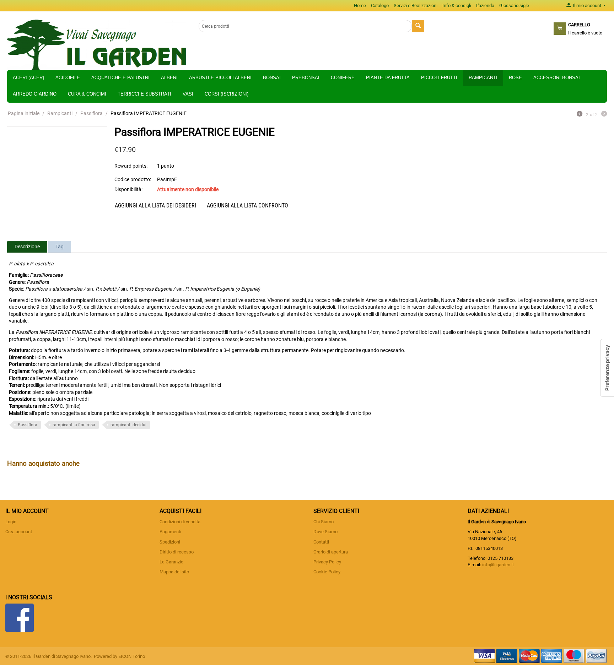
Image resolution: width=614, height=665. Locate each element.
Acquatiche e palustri (120, 77)
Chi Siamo (323, 521)
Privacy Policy (327, 561)
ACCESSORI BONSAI (556, 77)
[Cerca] (418, 26)
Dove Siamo (325, 531)
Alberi (169, 77)
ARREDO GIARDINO (34, 94)
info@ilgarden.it (498, 564)
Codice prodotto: (132, 179)
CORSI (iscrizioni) (226, 94)
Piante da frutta (388, 77)
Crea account (18, 531)
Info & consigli (456, 5)
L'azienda (485, 5)
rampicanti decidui (128, 424)
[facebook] (19, 617)
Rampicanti (483, 77)
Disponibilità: (128, 189)
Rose (515, 77)
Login (10, 521)
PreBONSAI (305, 77)
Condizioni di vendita (180, 521)
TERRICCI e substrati (144, 94)
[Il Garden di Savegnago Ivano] (96, 44)
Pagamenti (170, 531)
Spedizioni (170, 542)
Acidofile (67, 77)
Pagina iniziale (23, 113)
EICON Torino (131, 656)
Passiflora (91, 113)
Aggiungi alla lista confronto (247, 205)
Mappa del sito (174, 571)
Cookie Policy (326, 571)
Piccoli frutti (439, 77)
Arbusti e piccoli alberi (220, 77)
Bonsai (272, 77)
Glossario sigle (514, 5)
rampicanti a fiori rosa (74, 424)
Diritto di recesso (177, 552)
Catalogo (380, 5)
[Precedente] (579, 114)
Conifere (343, 77)
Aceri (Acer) (28, 77)
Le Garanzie (171, 561)
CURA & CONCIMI (87, 94)
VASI (188, 94)
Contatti (321, 542)
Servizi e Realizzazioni (415, 5)
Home (360, 5)
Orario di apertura (330, 552)
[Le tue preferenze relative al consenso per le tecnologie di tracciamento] (607, 367)
